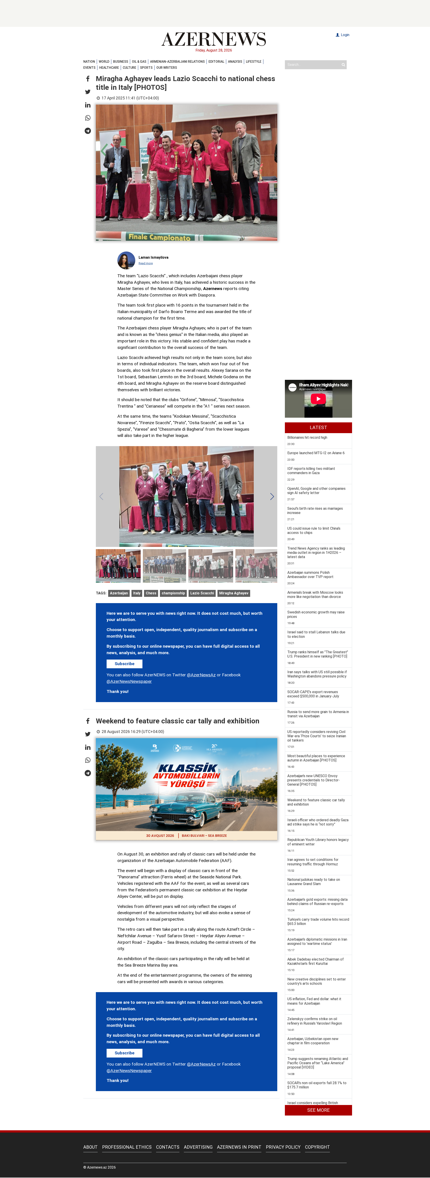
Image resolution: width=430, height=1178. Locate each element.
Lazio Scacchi (202, 593)
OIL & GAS (139, 61)
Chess (151, 593)
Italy (136, 593)
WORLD (104, 61)
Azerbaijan (119, 593)
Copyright (317, 1147)
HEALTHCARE (109, 67)
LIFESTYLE (253, 61)
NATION (89, 61)
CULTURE (129, 67)
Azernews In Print (239, 1147)
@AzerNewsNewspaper (129, 681)
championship (173, 593)
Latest (318, 427)
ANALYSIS (235, 61)
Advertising (198, 1147)
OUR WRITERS (166, 67)
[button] (87, 79)
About (90, 1147)
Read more (146, 263)
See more (318, 1110)
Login (344, 35)
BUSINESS (120, 61)
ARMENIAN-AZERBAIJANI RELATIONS (177, 61)
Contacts (167, 1147)
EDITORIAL (216, 61)
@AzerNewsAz (201, 674)
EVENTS (89, 67)
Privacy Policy (283, 1147)
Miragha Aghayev (233, 593)
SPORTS (146, 67)
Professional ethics (127, 1147)
